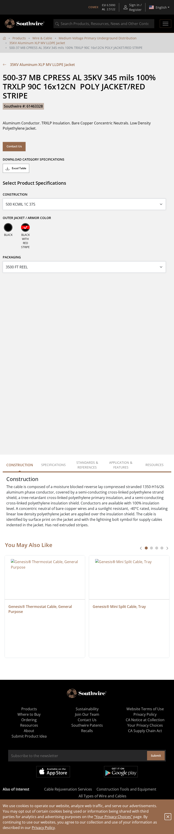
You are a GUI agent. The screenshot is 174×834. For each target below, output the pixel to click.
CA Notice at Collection (145, 719)
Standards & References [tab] (87, 464)
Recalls (87, 730)
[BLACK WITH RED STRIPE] (25, 227)
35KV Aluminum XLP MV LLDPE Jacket (37, 43)
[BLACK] (8, 227)
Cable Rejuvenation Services (68, 789)
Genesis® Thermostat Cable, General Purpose (40, 609)
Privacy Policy (43, 827)
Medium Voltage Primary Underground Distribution (98, 38)
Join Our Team (87, 714)
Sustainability (87, 708)
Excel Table (18, 168)
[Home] (4, 38)
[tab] (146, 548)
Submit (156, 755)
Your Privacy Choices (145, 725)
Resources (29, 725)
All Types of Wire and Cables (102, 796)
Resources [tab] (154, 465)
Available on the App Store (53, 771)
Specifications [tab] (53, 465)
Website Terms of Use (145, 708)
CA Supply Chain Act (145, 730)
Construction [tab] (19, 465)
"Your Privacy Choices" (113, 816)
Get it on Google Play (121, 771)
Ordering (29, 719)
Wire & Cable (42, 38)
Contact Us (14, 146)
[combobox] (103, 23)
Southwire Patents (87, 725)
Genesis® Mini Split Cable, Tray (119, 606)
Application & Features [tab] (120, 464)
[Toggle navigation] (165, 24)
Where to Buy (29, 714)
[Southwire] (25, 23)
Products (19, 38)
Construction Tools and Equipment (126, 789)
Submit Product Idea (29, 736)
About (29, 730)
